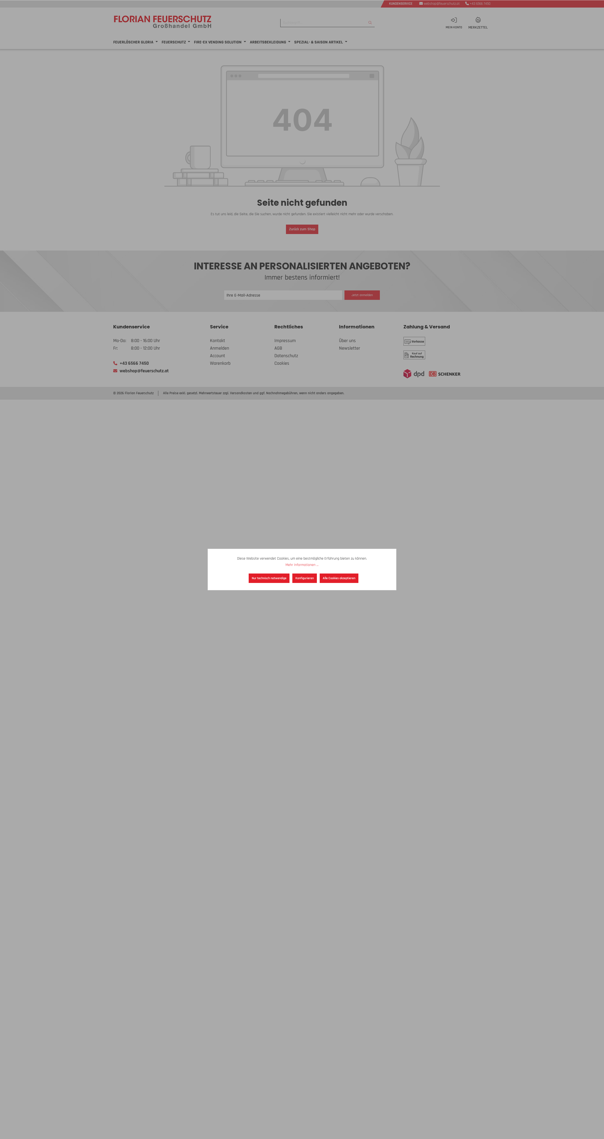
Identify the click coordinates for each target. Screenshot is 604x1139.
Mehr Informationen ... (302, 564)
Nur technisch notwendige (269, 578)
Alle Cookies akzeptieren (339, 578)
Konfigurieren (304, 578)
